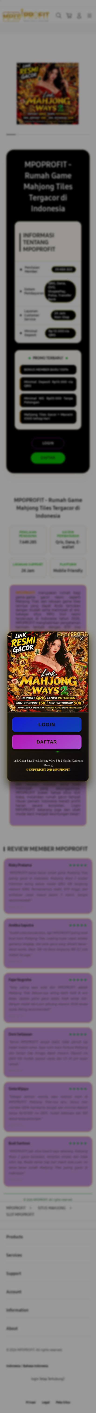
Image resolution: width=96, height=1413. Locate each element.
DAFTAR (47, 741)
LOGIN (46, 724)
